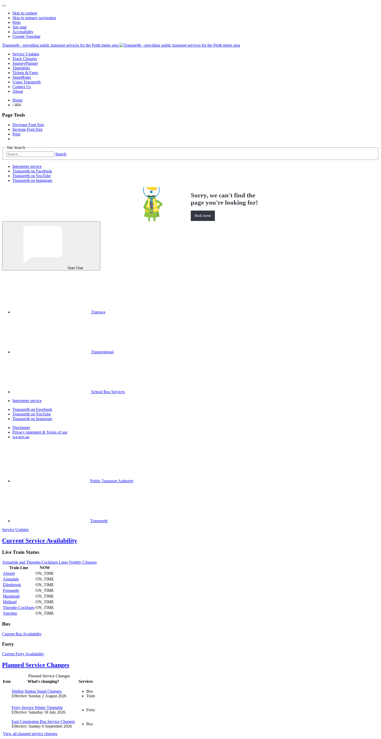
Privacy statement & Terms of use (39, 432)
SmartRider (21, 77)
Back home (203, 216)
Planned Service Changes (35, 665)
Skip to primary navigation (34, 18)
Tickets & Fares (25, 72)
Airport (9, 573)
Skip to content (24, 13)
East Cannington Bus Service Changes (43, 721)
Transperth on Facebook (32, 171)
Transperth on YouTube (31, 176)
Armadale (11, 579)
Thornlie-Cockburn (18, 607)
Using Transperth (26, 82)
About (17, 91)
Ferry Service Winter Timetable (37, 707)
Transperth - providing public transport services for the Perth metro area (60, 45)
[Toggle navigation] (4, 5)
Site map (19, 27)
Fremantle (11, 590)
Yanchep (10, 613)
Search (60, 154)
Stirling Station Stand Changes (37, 691)
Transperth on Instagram (32, 180)
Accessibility (22, 32)
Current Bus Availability (22, 634)
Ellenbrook (12, 585)
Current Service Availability (39, 540)
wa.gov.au (20, 437)
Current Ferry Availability (23, 654)
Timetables (21, 68)
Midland (10, 602)
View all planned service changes (30, 733)
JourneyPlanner (25, 63)
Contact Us (21, 86)
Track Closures (24, 58)
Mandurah (11, 596)
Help (16, 22)
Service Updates (25, 54)
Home (17, 100)
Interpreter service (27, 166)
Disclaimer (21, 427)
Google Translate (26, 36)
